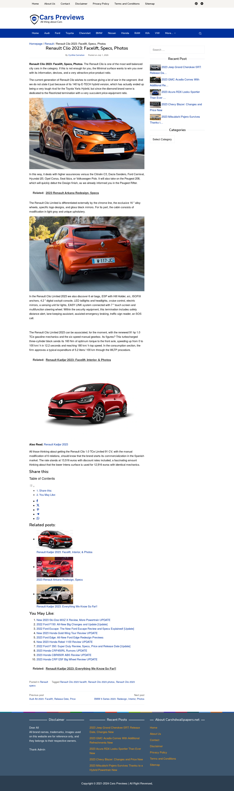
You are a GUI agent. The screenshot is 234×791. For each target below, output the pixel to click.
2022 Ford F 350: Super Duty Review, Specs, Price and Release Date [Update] (83, 646)
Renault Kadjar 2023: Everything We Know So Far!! (67, 606)
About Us (155, 734)
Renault (44, 682)
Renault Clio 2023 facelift (73, 682)
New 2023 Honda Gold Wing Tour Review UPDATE (67, 633)
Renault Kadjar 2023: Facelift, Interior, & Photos (65, 552)
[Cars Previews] (56, 19)
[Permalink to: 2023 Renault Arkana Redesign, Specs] (55, 567)
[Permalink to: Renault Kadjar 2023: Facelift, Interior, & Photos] (55, 539)
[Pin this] (38, 510)
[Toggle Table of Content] (32, 486)
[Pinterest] (196, 4)
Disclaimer (156, 746)
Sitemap (155, 765)
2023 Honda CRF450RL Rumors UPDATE (62, 650)
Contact (154, 740)
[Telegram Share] (38, 514)
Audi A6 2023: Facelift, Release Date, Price (52, 696)
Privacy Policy (158, 752)
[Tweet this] (38, 505)
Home (153, 727)
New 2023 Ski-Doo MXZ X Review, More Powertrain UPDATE (73, 620)
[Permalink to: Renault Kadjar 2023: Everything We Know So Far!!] (55, 594)
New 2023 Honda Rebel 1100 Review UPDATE (65, 642)
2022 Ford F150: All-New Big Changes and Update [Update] (72, 624)
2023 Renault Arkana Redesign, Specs (60, 579)
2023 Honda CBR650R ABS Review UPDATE (64, 655)
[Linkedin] (202, 4)
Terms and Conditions (163, 758)
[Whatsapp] (38, 518)
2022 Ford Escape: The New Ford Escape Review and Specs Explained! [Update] (85, 628)
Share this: (45, 490)
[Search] (200, 33)
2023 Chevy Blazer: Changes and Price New (116, 759)
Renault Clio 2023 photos (101, 682)
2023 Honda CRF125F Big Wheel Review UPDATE (67, 659)
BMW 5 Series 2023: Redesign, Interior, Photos (119, 696)
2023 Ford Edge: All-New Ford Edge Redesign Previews (70, 637)
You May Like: (47, 494)
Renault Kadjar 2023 (56, 444)
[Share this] (37, 501)
